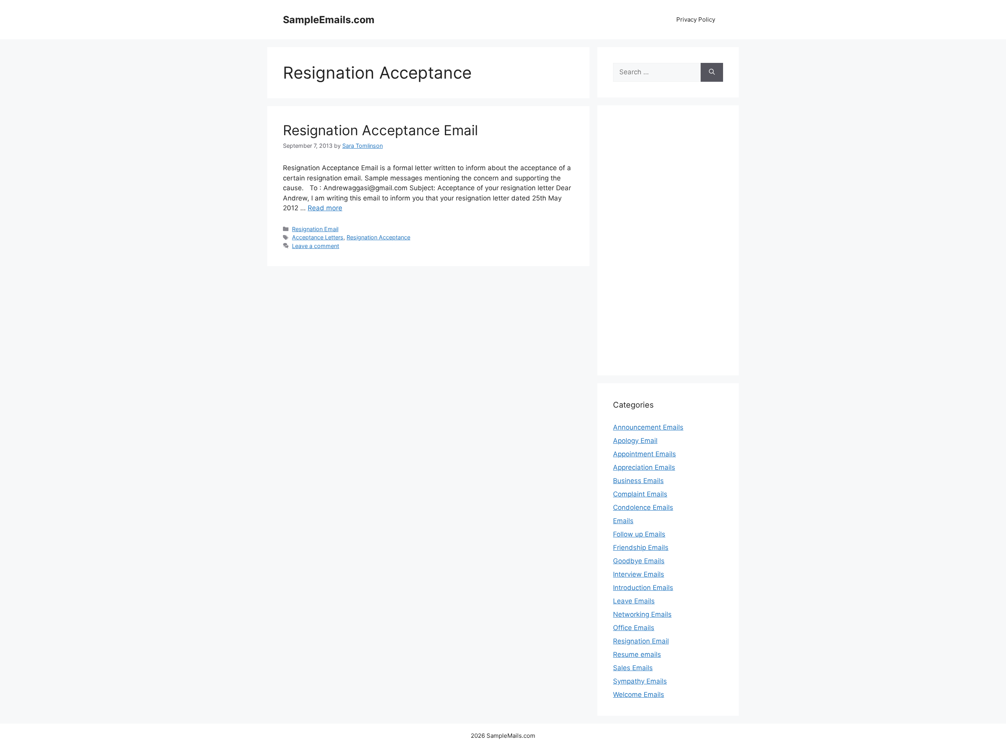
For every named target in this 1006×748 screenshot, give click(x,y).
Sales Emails (633, 668)
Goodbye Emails (639, 561)
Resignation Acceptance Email (380, 130)
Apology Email (635, 441)
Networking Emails (642, 614)
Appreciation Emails (644, 467)
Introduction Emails (643, 588)
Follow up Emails (639, 534)
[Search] (712, 72)
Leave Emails (634, 601)
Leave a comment (315, 246)
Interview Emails (638, 574)
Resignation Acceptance (378, 237)
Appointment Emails (644, 454)
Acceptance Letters (317, 237)
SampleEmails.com (328, 20)
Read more (325, 208)
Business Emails (638, 481)
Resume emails (637, 654)
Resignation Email (315, 229)
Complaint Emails (640, 494)
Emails (623, 521)
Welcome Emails (638, 694)
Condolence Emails (643, 507)
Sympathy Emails (640, 681)
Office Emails (633, 628)
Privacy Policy (695, 19)
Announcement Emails (648, 427)
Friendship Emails (640, 547)
